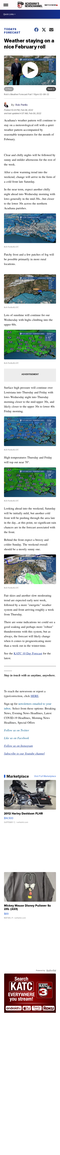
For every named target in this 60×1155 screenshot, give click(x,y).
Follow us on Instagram (18, 746)
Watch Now (50, 5)
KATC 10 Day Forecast (28, 653)
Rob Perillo (21, 104)
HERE (34, 696)
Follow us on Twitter (16, 730)
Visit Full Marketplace (45, 776)
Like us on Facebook (16, 738)
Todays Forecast (12, 30)
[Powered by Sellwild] (51, 970)
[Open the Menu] (5, 5)
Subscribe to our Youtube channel (24, 753)
